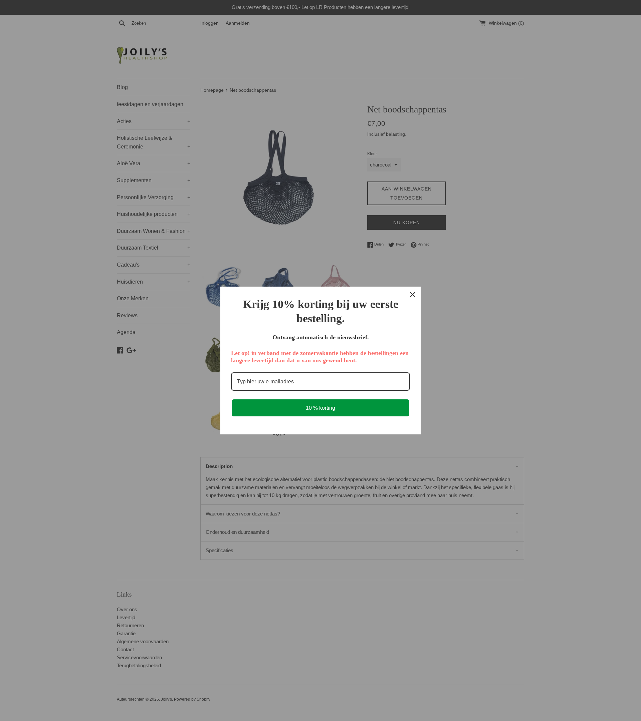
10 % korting (320, 408)
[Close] (413, 295)
